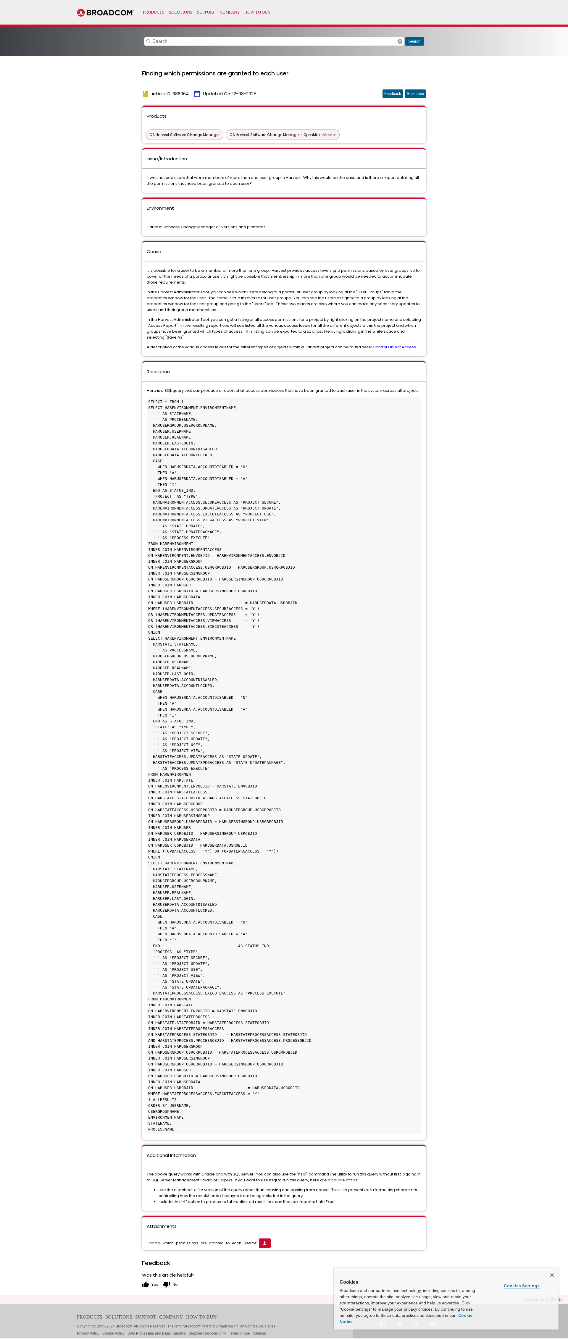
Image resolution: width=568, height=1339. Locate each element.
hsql (302, 1174)
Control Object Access (394, 347)
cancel (400, 41)
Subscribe (415, 93)
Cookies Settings (522, 1285)
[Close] (552, 1275)
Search (414, 41)
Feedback (392, 93)
